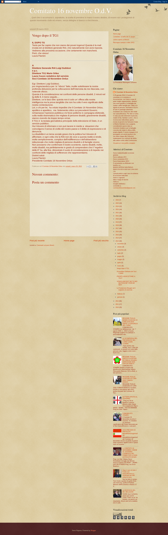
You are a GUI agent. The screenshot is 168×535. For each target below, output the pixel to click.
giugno (119, 256)
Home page (69, 240)
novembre (120, 244)
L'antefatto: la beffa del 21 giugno (124, 37)
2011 (117, 304)
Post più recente (37, 240)
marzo (119, 266)
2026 (117, 200)
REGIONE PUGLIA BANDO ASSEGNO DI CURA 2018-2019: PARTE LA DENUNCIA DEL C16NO (130, 321)
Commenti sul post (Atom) (45, 245)
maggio (120, 259)
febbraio (120, 294)
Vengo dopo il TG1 (123, 268)
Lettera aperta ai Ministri (121, 40)
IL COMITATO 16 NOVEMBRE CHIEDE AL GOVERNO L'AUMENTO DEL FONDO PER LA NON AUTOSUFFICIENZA (130, 452)
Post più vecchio (101, 240)
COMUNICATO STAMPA (127, 414)
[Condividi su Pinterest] (96, 166)
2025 (117, 203)
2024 (117, 206)
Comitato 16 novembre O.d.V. (71, 10)
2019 (117, 222)
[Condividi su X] (92, 166)
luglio (119, 253)
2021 (117, 216)
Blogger (93, 530)
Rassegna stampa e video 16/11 (123, 42)
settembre (120, 250)
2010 (117, 307)
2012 (117, 301)
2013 (117, 241)
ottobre (119, 247)
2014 (117, 238)
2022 (117, 212)
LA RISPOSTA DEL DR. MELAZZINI (129, 491)
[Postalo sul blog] (90, 166)
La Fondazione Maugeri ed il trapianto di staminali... (126, 289)
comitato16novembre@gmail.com (124, 188)
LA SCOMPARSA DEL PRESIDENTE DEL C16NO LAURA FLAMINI (130, 340)
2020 (117, 219)
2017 (117, 228)
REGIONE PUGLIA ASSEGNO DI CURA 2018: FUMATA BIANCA (129, 379)
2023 (117, 209)
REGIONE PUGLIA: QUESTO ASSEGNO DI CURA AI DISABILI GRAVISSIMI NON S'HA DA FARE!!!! (130, 360)
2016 (117, 231)
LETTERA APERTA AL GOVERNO (130, 397)
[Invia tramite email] (88, 166)
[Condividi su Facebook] (94, 166)
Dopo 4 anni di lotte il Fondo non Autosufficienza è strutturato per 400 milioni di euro (129, 473)
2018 (117, 225)
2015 (117, 235)
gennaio (120, 297)
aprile (119, 262)
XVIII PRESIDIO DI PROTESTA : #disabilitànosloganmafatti (130, 432)
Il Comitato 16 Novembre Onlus (126, 92)
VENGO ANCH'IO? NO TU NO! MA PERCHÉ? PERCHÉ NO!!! (127, 283)
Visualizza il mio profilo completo (124, 143)
